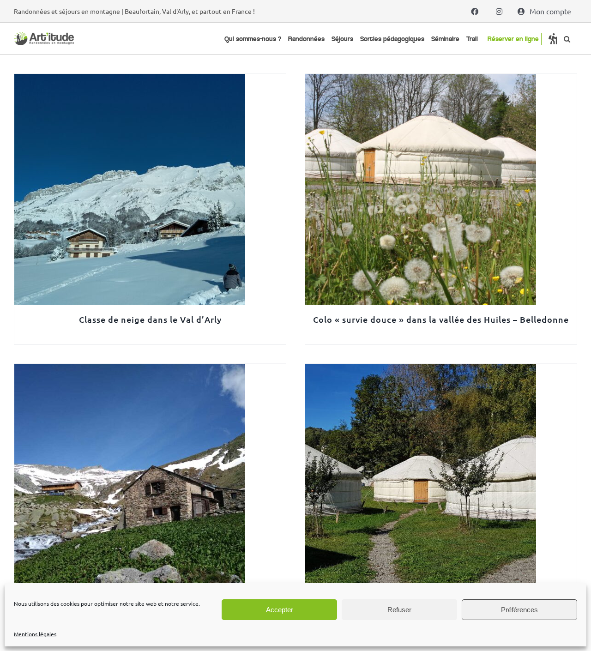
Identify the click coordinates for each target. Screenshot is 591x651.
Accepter (279, 610)
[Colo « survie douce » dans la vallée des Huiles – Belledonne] (420, 80)
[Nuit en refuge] (129, 370)
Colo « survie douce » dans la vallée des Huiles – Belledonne (441, 319)
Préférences (519, 610)
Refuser (399, 610)
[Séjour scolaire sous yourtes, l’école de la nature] (420, 370)
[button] (567, 39)
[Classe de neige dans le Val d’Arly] (129, 80)
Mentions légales (35, 634)
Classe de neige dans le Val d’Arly (150, 319)
